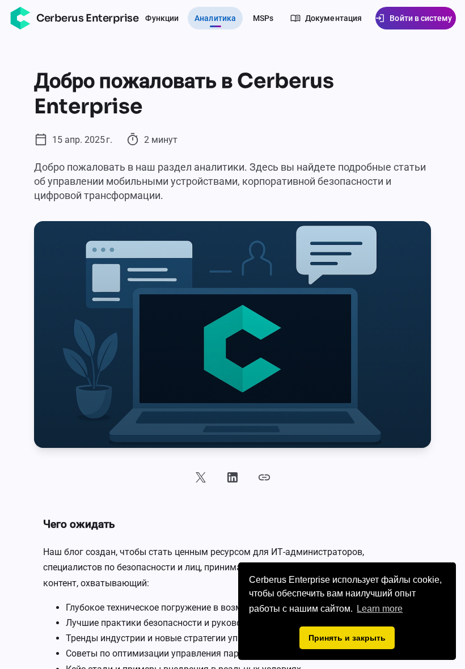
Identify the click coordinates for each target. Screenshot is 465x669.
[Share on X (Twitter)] (200, 477)
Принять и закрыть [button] (347, 637)
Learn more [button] (380, 608)
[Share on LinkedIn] (232, 477)
